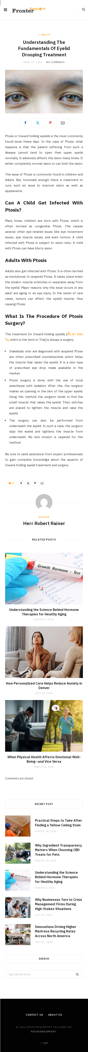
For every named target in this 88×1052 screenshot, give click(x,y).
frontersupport (43, 1031)
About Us (55, 1014)
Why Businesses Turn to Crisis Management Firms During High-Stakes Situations (58, 904)
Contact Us (34, 1014)
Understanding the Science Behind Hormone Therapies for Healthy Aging (44, 612)
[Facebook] (25, 123)
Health (45, 34)
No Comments (55, 62)
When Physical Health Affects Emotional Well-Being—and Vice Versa (44, 759)
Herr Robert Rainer (44, 523)
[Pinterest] (50, 123)
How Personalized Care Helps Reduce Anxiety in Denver (44, 685)
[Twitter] (38, 123)
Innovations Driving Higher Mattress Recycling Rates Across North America (55, 931)
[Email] (62, 123)
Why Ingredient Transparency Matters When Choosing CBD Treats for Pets (58, 850)
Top (45, 1043)
